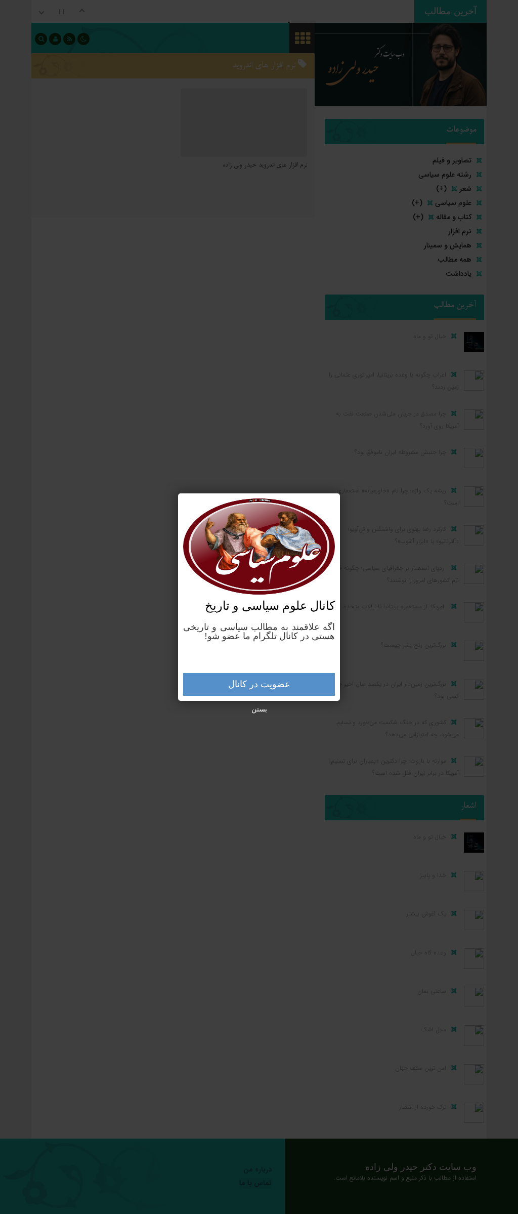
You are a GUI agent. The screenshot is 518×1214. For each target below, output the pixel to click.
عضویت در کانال (259, 684)
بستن (259, 709)
